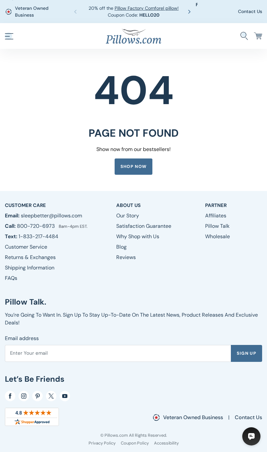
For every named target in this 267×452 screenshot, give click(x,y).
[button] (190, 12)
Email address (22, 338)
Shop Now (133, 166)
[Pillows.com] (133, 35)
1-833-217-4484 (38, 236)
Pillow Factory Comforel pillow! (147, 8)
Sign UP (246, 353)
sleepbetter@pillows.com (51, 215)
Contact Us (250, 11)
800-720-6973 (36, 226)
